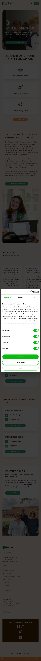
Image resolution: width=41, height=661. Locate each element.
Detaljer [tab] (20, 297)
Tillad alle (20, 356)
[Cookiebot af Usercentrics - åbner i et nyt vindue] (30, 291)
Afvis (20, 368)
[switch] (36, 336)
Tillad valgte (20, 362)
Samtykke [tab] (7, 297)
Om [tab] (33, 297)
